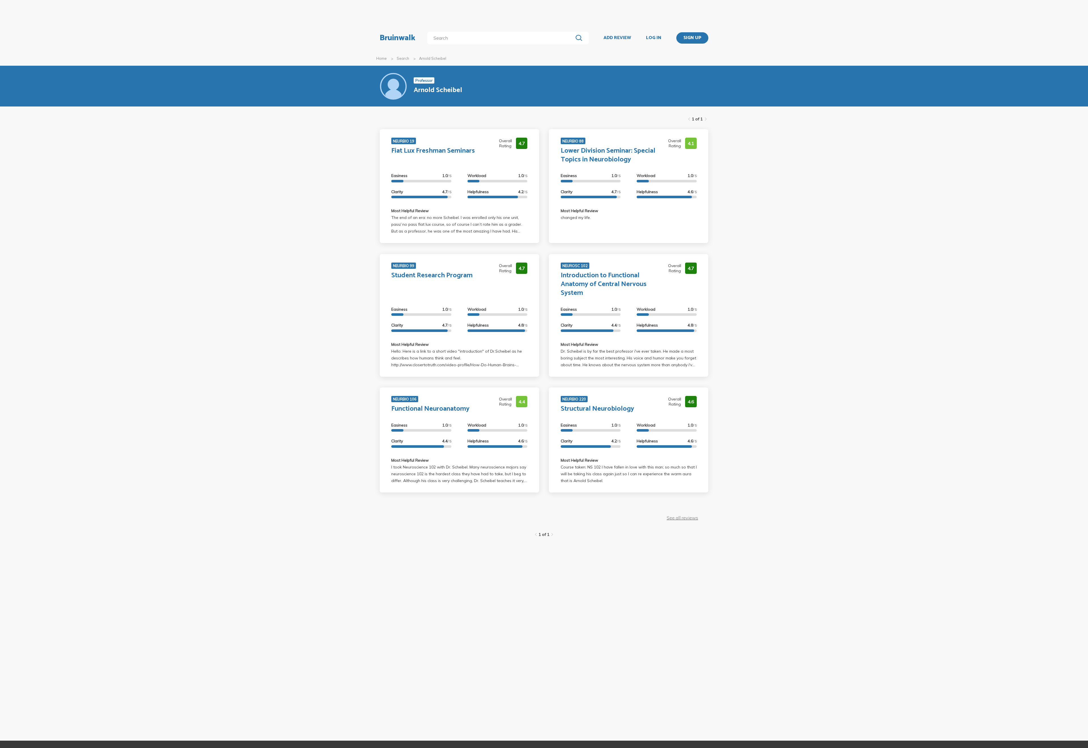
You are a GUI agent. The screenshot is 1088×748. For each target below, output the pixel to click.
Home (381, 58)
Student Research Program (432, 275)
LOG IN (653, 38)
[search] (501, 38)
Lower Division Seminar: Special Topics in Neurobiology (608, 155)
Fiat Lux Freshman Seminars (433, 150)
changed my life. (576, 217)
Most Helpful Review (410, 210)
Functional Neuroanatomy (430, 408)
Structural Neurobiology (597, 408)
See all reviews (682, 518)
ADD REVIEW (617, 38)
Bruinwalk (397, 38)
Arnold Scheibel (432, 58)
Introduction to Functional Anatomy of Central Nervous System (604, 284)
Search (403, 58)
